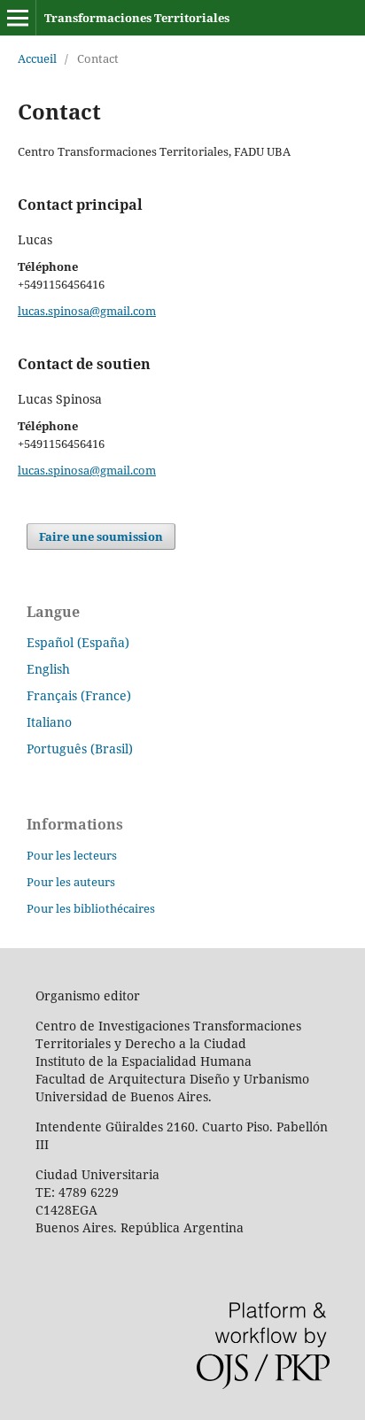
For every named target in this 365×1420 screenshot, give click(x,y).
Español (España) (78, 642)
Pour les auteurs (71, 882)
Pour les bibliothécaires (91, 908)
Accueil (37, 58)
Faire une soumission (101, 536)
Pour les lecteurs (72, 855)
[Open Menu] (17, 17)
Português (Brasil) (80, 748)
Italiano (49, 722)
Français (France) (79, 695)
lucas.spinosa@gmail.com (87, 311)
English (48, 668)
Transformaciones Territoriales (136, 18)
